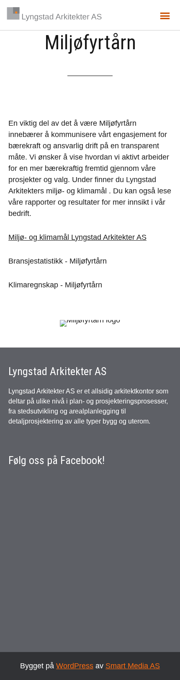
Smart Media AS (132, 666)
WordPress (74, 666)
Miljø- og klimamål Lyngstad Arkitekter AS (77, 237)
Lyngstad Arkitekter (54, 14)
